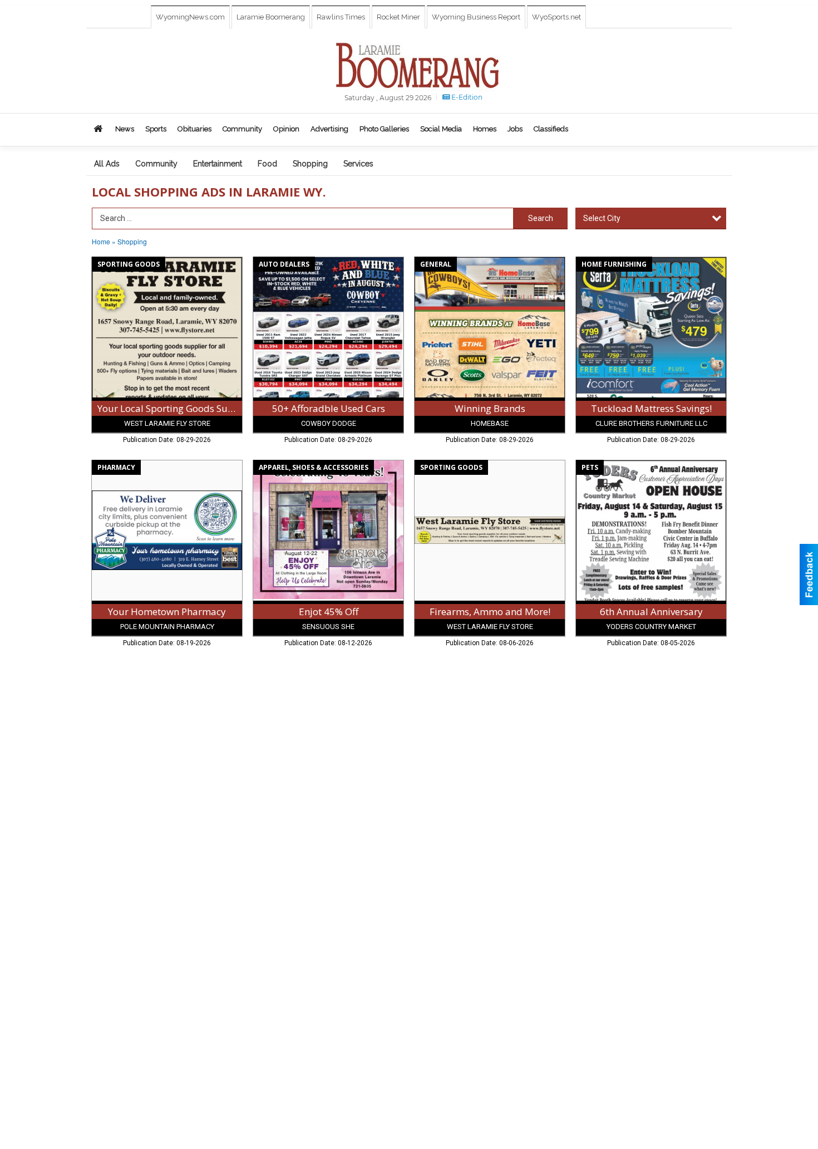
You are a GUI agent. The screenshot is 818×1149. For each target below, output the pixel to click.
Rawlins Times (341, 17)
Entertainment (217, 163)
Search (540, 218)
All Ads (107, 163)
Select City (601, 218)
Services (358, 163)
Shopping (310, 163)
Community (156, 163)
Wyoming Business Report (476, 17)
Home (101, 241)
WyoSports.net (556, 17)
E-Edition (466, 97)
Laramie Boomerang (270, 17)
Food (267, 163)
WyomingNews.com (190, 17)
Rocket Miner (398, 17)
